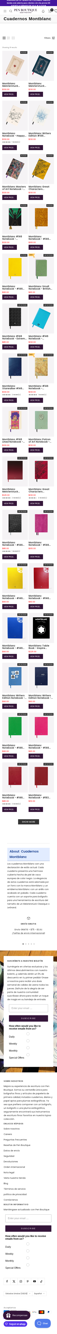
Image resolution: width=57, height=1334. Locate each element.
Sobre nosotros (12, 1128)
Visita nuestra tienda (15, 1177)
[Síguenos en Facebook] (7, 1281)
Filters (47, 38)
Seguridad (9, 1156)
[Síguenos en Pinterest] (27, 1281)
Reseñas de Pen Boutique (17, 1145)
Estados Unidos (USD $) (17, 1293)
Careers (8, 1134)
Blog (6, 1183)
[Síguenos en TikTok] (41, 1281)
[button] (43, 11)
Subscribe (28, 1018)
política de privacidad (15, 1194)
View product (10, 94)
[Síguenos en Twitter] (13, 1281)
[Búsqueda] (10, 11)
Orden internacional (14, 1167)
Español (38, 1293)
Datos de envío (12, 1150)
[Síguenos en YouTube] (34, 1281)
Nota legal (9, 1172)
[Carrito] (49, 11)
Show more (28, 821)
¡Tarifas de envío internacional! (28, 933)
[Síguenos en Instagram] (20, 1281)
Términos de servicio (15, 1188)
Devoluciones (11, 1161)
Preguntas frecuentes (15, 1139)
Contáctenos (11, 1199)
